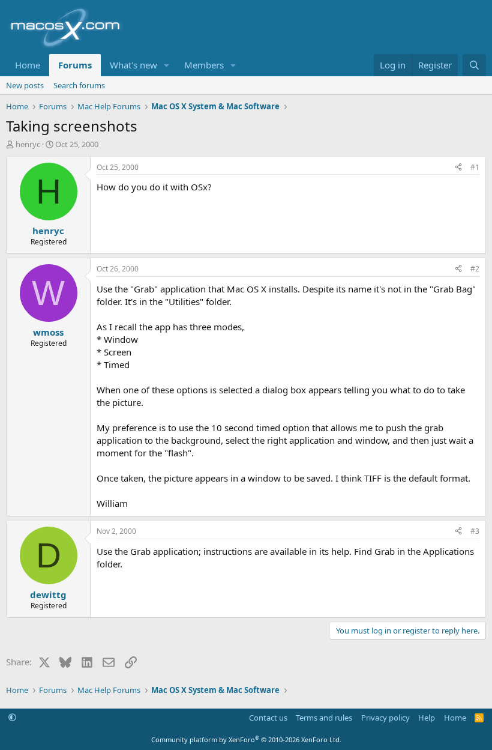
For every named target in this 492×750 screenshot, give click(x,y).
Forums (75, 65)
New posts (25, 85)
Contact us (268, 717)
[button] (166, 65)
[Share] (458, 168)
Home (27, 65)
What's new (133, 65)
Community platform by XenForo (246, 739)
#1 (474, 167)
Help (426, 717)
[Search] (474, 65)
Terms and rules (324, 717)
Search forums (79, 85)
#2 (474, 269)
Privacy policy (385, 717)
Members (204, 65)
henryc (28, 144)
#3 (474, 531)
